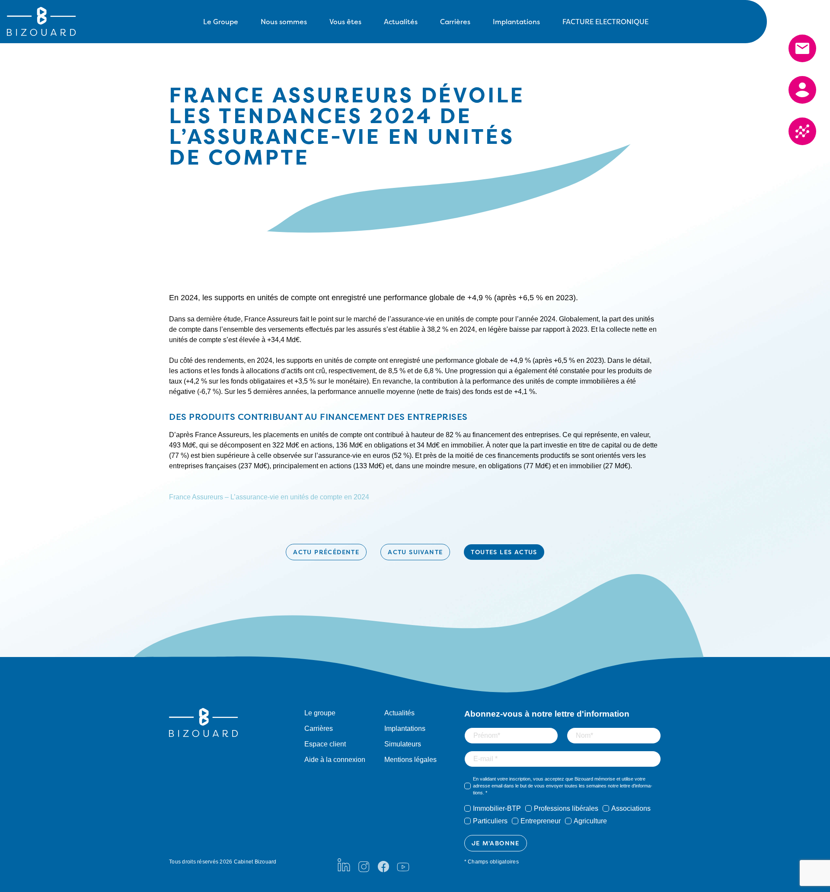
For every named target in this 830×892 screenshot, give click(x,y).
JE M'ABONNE (496, 843)
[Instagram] (363, 864)
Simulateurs (402, 744)
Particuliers (490, 821)
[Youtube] (403, 864)
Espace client (325, 744)
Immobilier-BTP (497, 808)
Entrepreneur (540, 821)
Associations (631, 808)
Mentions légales (410, 759)
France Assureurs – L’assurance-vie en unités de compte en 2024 (269, 497)
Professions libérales (566, 808)
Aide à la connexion (334, 759)
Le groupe (319, 713)
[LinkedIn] (344, 864)
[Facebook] (383, 864)
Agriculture (590, 821)
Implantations (516, 21)
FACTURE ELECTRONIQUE (605, 21)
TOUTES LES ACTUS (504, 552)
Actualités (401, 21)
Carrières (455, 21)
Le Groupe (220, 21)
